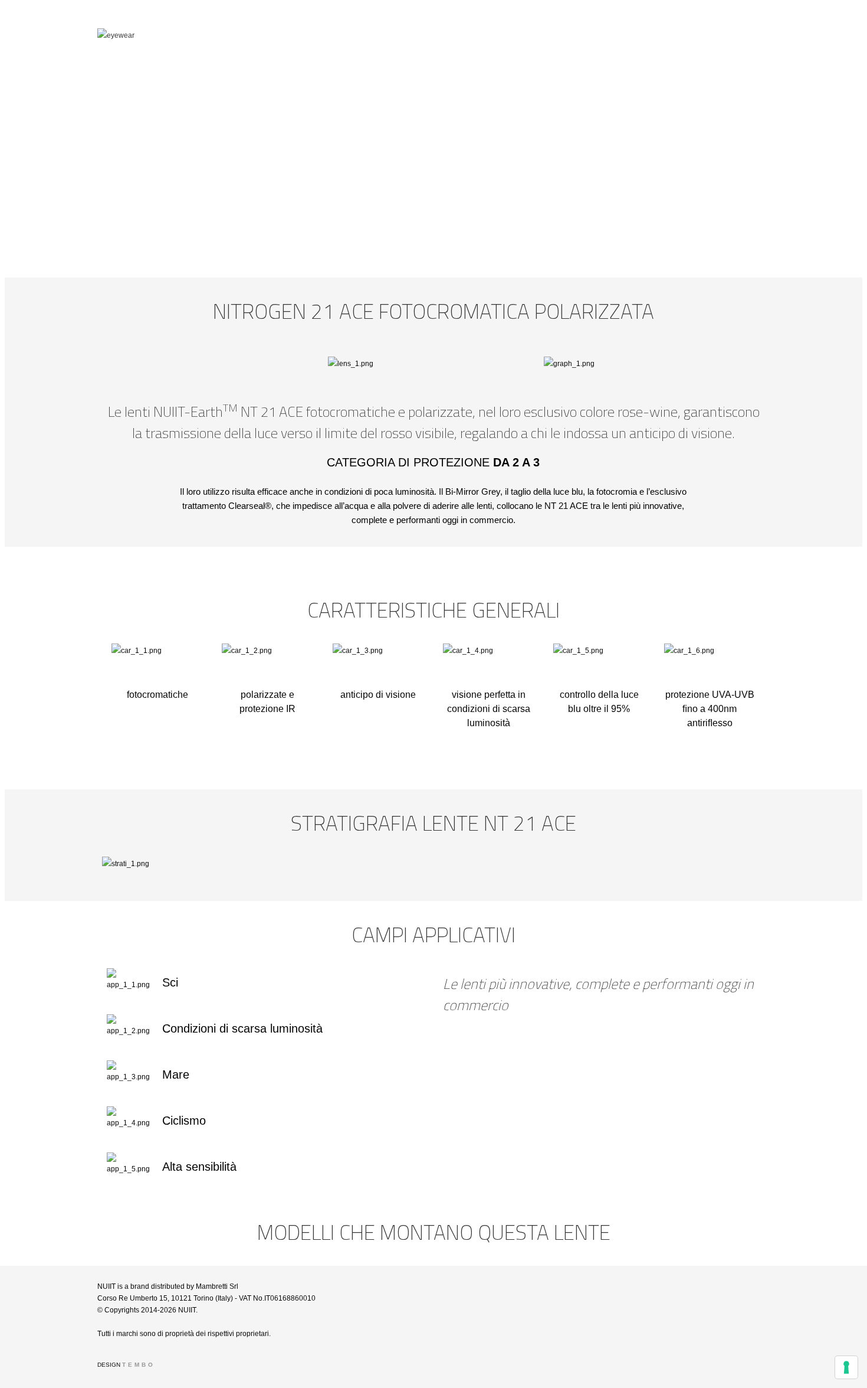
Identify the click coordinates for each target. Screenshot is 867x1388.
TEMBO (138, 1364)
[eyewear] (206, 35)
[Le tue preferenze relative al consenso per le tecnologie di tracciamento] (846, 1367)
